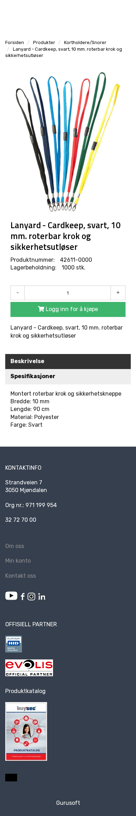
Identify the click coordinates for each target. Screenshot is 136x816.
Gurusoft (68, 803)
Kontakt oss (20, 575)
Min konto (18, 560)
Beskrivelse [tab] (27, 361)
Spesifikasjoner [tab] (32, 376)
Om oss (14, 546)
